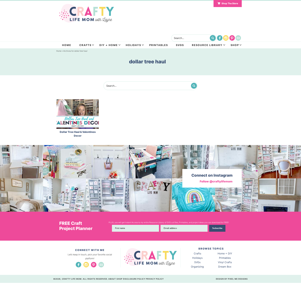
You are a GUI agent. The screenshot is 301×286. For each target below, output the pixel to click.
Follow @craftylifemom (216, 181)
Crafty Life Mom (86, 13)
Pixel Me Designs (238, 279)
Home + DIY (225, 253)
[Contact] (238, 38)
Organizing (197, 266)
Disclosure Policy (134, 279)
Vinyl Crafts (225, 262)
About (112, 279)
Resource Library (207, 45)
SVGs (197, 262)
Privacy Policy (155, 279)
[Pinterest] (232, 38)
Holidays (133, 45)
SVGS (180, 45)
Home (66, 45)
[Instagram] (226, 38)
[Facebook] (219, 38)
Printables (158, 45)
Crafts (85, 45)
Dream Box (224, 266)
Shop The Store (230, 3)
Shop (235, 45)
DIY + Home (108, 45)
